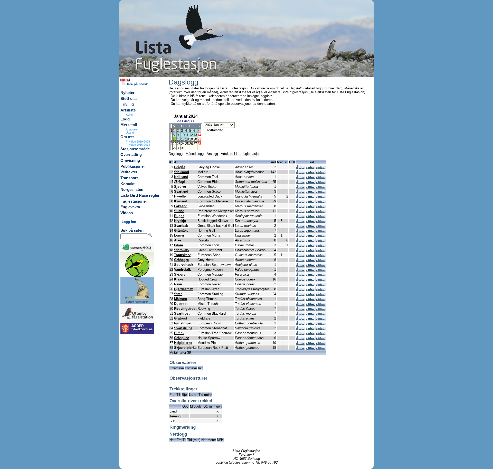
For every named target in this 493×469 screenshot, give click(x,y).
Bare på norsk (136, 84)
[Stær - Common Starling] (300, 295)
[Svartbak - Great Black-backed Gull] (300, 226)
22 (174, 144)
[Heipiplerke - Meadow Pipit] (300, 343)
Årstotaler (132, 129)
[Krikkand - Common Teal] (300, 178)
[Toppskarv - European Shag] (300, 256)
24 (183, 144)
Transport (129, 178)
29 (174, 148)
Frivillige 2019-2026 (138, 141)
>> (193, 121)
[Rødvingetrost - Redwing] (300, 309)
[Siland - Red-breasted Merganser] (300, 212)
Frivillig (127, 104)
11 (186, 135)
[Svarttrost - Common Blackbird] (300, 314)
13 (195, 135)
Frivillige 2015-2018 (138, 144)
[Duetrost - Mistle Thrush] (300, 304)
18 (187, 139)
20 (195, 139)
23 (179, 144)
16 (179, 139)
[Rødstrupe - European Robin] (300, 324)
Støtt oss (128, 99)
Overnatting (131, 155)
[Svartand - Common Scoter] (300, 192)
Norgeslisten (131, 189)
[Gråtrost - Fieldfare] (300, 319)
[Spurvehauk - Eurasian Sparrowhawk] (300, 265)
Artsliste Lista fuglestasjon (240, 154)
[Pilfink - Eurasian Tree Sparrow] (300, 334)
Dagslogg (176, 154)
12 (191, 135)
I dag (185, 121)
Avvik (129, 114)
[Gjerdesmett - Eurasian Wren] (300, 290)
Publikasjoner (132, 166)
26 (191, 144)
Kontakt (127, 184)
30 (179, 148)
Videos (126, 213)
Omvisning (130, 160)
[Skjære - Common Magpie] (300, 275)
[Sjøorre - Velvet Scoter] (300, 187)
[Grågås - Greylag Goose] (300, 168)
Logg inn (129, 222)
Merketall (128, 125)
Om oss (127, 137)
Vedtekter (128, 172)
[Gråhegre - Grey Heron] (300, 260)
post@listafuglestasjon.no (235, 462)
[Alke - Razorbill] (300, 241)
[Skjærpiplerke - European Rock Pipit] (300, 348)
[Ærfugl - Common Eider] (300, 182)
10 (183, 135)
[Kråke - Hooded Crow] (300, 280)
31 (183, 148)
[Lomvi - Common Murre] (300, 236)
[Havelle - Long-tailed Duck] (300, 197)
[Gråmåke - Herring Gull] (300, 231)
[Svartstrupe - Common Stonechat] (300, 329)
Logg (125, 119)
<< (179, 121)
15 (174, 139)
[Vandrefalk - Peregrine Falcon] (300, 270)
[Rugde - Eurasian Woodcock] (300, 217)
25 (187, 144)
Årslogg (212, 154)
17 (183, 139)
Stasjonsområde (135, 149)
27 (195, 144)
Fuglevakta (130, 207)
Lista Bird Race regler (139, 195)
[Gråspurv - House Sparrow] (300, 339)
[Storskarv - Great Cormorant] (300, 251)
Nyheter (127, 93)
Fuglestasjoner (133, 201)
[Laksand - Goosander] (300, 207)
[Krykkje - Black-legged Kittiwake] (300, 221)
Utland (130, 132)
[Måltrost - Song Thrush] (300, 300)
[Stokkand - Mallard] (300, 173)
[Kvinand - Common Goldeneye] (300, 202)
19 (191, 139)
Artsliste (128, 110)
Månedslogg (195, 154)
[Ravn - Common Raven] (300, 285)
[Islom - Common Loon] (300, 246)
